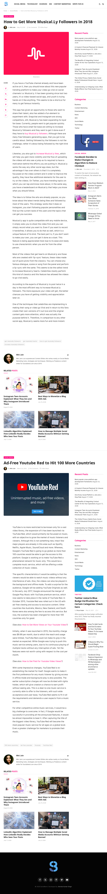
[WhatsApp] (6, 115)
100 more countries (11, 745)
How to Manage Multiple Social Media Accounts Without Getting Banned (53, 434)
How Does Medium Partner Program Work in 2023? (95, 185)
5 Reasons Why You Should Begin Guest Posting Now (95, 644)
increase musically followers (14, 344)
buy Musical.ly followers (36, 133)
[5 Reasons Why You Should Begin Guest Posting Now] (80, 645)
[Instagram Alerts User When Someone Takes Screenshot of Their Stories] (80, 199)
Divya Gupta (80, 610)
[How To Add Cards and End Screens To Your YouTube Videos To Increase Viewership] (80, 627)
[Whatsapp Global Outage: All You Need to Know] (80, 216)
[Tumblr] (6, 110)
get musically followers (13, 341)
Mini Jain (12, 27)
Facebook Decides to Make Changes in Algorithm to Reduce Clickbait (86, 161)
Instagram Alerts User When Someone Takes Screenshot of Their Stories (94, 201)
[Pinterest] (6, 104)
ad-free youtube (26, 745)
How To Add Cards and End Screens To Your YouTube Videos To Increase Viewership (95, 629)
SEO (50, 4)
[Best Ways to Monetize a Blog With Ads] (53, 384)
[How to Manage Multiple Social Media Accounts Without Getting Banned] (53, 419)
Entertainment (79, 111)
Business (43, 4)
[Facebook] (6, 88)
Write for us (78, 4)
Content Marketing (62, 4)
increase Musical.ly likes (47, 153)
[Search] (103, 4)
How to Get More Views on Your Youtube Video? (44, 625)
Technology (32, 4)
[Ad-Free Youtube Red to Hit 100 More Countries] (36, 494)
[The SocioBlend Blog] (6, 4)
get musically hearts (30, 341)
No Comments (33, 27)
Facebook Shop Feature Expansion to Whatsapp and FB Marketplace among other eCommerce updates (95, 662)
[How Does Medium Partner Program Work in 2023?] (80, 186)
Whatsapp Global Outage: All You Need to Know (95, 216)
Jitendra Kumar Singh (65, 886)
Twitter (77, 128)
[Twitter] (6, 94)
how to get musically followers (50, 341)
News (77, 114)
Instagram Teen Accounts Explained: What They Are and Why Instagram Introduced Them (18, 400)
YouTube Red (47, 745)
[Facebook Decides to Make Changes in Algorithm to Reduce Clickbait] (89, 142)
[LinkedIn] (6, 99)
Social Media (19, 4)
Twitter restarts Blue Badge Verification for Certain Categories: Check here (89, 603)
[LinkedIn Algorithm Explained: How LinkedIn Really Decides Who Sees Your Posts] (19, 419)
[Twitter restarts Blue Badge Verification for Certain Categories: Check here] (89, 584)
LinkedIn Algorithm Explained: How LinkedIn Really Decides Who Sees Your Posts (18, 434)
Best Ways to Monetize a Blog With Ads (52, 397)
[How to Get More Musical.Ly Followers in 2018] (36, 53)
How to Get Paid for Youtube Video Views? (42, 661)
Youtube (38, 745)
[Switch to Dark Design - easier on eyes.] (99, 4)
